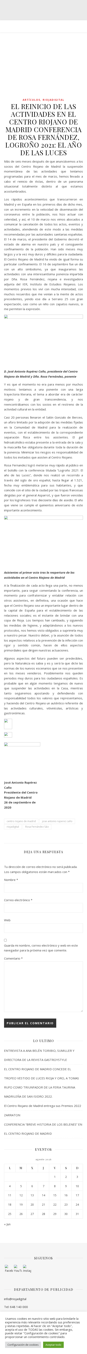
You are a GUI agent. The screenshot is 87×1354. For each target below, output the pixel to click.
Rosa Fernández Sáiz (37, 826)
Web (7, 920)
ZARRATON (12, 1115)
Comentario (13, 958)
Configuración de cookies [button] (23, 1345)
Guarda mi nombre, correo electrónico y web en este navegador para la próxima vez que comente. (41, 947)
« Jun (7, 1224)
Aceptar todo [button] (53, 1345)
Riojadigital (53, 100)
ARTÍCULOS (31, 100)
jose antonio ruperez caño (57, 821)
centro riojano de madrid (21, 821)
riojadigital (13, 826)
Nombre (11, 880)
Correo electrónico (18, 900)
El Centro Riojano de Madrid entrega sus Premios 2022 (42, 1106)
